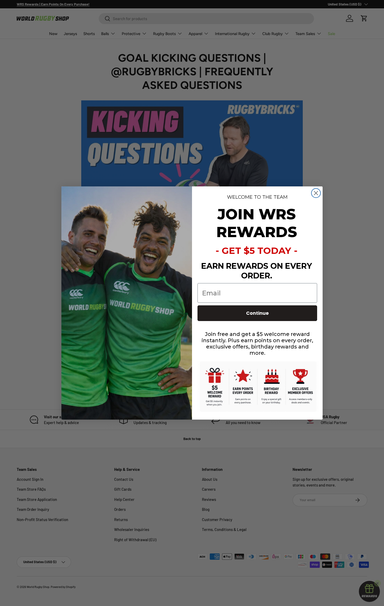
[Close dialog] (316, 193)
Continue (257, 313)
